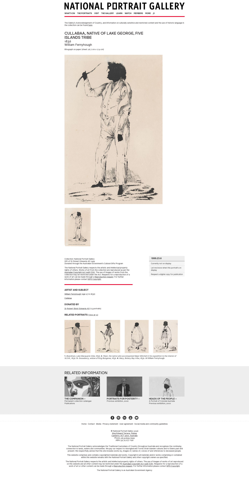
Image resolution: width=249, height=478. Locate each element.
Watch (128, 13)
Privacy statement (110, 424)
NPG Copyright (94, 279)
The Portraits (84, 13)
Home (84, 424)
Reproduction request (104, 277)
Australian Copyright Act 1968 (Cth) (79, 272)
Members (138, 13)
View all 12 (93, 315)
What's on (69, 13)
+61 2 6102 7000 (127, 438)
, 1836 (83, 356)
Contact (91, 424)
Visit (96, 13)
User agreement (126, 424)
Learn (119, 13)
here (90, 25)
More (148, 13)
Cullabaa (68, 298)
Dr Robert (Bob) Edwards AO (77, 308)
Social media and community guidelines (151, 424)
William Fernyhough (78, 44)
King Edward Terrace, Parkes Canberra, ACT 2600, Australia (124, 434)
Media (98, 424)
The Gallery (107, 13)
